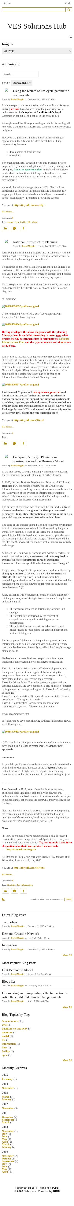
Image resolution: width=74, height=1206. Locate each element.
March (5, 1096)
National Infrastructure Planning (35, 242)
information (27, 885)
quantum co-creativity (15, 1028)
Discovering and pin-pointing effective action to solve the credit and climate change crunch (35, 995)
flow (18, 885)
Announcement (10, 1021)
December (7, 1117)
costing (10, 222)
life (29, 222)
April (5, 1141)
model (5, 1036)
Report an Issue (25, 1188)
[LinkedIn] (5, 228)
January (6, 1099)
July (4, 1133)
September (8, 1119)
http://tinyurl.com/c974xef (29, 420)
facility (23, 222)
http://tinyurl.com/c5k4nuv (29, 867)
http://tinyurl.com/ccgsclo (21, 849)
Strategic (11, 885)
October (6, 1158)
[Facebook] (23, 228)
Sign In (68, 3)
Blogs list (8, 981)
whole (34, 222)
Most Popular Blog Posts (19, 963)
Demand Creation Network (20, 934)
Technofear (9, 922)
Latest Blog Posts (14, 915)
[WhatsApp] (14, 228)
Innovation (9, 945)
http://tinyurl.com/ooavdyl (29, 205)
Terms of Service (48, 1188)
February (7, 1079)
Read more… (8, 212)
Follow (68, 899)
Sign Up (6, 3)
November (8, 1088)
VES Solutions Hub (37, 26)
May (4, 1139)
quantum (7, 1032)
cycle (17, 222)
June (4, 1136)
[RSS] (3, 899)
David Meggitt (17, 99)
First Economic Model (17, 970)
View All (67, 955)
